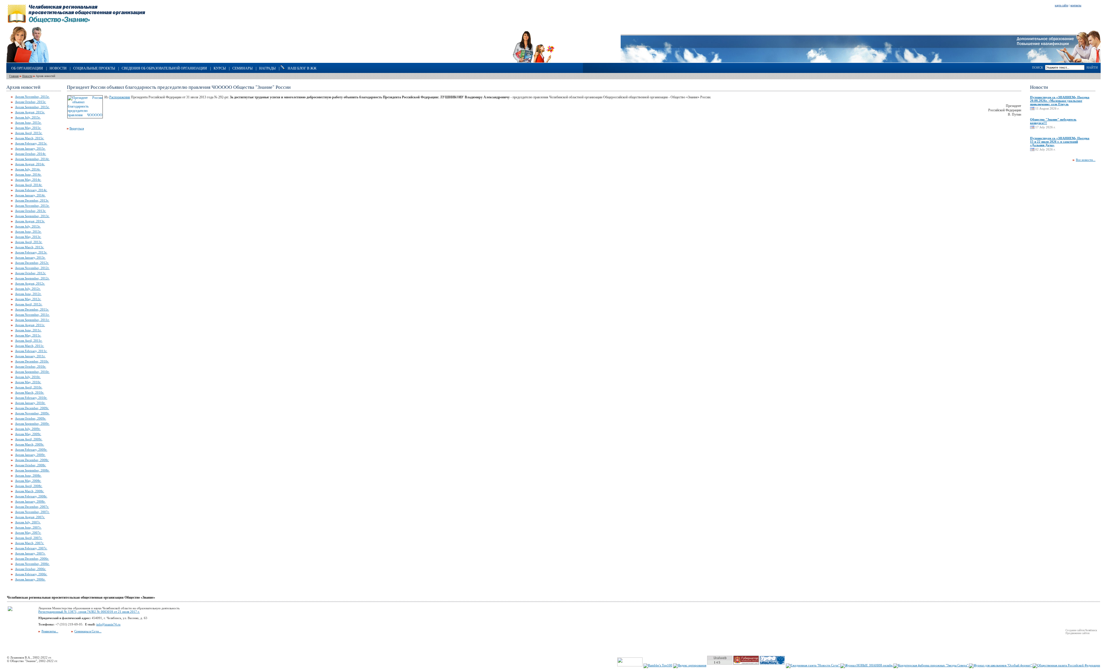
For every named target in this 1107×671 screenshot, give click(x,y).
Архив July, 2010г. (28, 377)
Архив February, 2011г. (31, 351)
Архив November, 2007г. (32, 512)
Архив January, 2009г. (30, 454)
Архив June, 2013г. (28, 231)
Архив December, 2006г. (32, 558)
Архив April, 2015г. (28, 133)
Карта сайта (1061, 5)
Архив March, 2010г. (29, 392)
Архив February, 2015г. (31, 143)
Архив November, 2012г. (32, 268)
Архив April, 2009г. (28, 439)
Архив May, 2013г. (28, 236)
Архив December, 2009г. (32, 408)
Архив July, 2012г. (28, 288)
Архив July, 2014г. (28, 169)
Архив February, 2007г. (31, 548)
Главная (14, 76)
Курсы (220, 68)
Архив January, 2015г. (30, 148)
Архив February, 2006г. (31, 574)
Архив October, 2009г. (30, 418)
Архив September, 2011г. (32, 320)
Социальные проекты (94, 68)
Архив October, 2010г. (30, 366)
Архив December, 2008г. (32, 460)
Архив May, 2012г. (28, 299)
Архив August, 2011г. (30, 325)
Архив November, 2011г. (32, 314)
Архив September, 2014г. (32, 159)
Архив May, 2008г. (28, 480)
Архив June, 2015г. (28, 122)
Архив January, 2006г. (30, 579)
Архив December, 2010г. (32, 361)
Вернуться (76, 128)
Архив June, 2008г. (28, 475)
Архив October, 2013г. (30, 211)
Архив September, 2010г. (32, 371)
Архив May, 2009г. (28, 434)
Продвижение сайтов (1077, 633)
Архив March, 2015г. (29, 138)
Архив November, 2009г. (32, 413)
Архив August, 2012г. (30, 283)
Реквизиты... (50, 631)
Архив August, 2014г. (30, 164)
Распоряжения (119, 97)
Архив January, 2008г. (30, 501)
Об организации (27, 68)
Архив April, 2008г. (28, 486)
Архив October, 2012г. (30, 273)
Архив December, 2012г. (32, 262)
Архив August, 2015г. (30, 112)
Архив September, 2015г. (32, 107)
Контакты (1075, 5)
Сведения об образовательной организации (164, 68)
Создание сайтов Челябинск (1081, 630)
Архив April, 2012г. (28, 304)
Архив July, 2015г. (28, 117)
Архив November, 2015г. (32, 96)
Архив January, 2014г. (30, 195)
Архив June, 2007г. (28, 527)
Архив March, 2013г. (29, 247)
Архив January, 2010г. (30, 403)
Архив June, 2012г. (28, 294)
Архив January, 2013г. (30, 257)
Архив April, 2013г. (28, 242)
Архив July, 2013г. (28, 226)
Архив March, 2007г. (29, 543)
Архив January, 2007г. (30, 553)
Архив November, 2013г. (32, 205)
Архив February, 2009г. (31, 449)
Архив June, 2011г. (28, 330)
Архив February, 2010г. (31, 397)
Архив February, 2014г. (31, 190)
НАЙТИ (1092, 67)
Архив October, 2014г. (30, 153)
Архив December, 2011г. (32, 309)
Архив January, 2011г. (30, 356)
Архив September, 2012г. (32, 278)
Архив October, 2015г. (30, 102)
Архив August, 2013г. (30, 221)
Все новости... (1085, 159)
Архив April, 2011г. (28, 340)
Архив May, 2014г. (28, 179)
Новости (58, 68)
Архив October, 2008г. (30, 465)
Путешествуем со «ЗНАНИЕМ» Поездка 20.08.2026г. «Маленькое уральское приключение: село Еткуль (1059, 100)
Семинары (242, 68)
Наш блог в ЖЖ (302, 68)
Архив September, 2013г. (32, 216)
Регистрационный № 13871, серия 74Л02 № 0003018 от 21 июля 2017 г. (89, 611)
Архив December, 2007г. (32, 506)
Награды (267, 68)
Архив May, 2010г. (28, 382)
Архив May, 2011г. (28, 335)
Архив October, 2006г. (30, 569)
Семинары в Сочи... (87, 631)
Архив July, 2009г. (28, 429)
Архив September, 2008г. (32, 470)
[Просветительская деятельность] (43, 61)
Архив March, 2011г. (29, 345)
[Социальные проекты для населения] (553, 61)
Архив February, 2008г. (31, 496)
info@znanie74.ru (108, 624)
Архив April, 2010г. (28, 387)
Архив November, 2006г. (32, 563)
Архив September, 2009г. (32, 423)
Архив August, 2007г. (30, 517)
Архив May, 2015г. (28, 127)
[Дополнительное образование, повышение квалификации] (1059, 61)
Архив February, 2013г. (31, 252)
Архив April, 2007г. (28, 538)
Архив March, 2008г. (29, 491)
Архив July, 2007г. (28, 522)
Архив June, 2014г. (28, 174)
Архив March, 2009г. (29, 444)
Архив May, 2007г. (28, 532)
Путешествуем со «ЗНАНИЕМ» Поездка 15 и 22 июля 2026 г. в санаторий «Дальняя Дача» (1059, 141)
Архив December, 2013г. (32, 200)
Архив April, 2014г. (28, 185)
